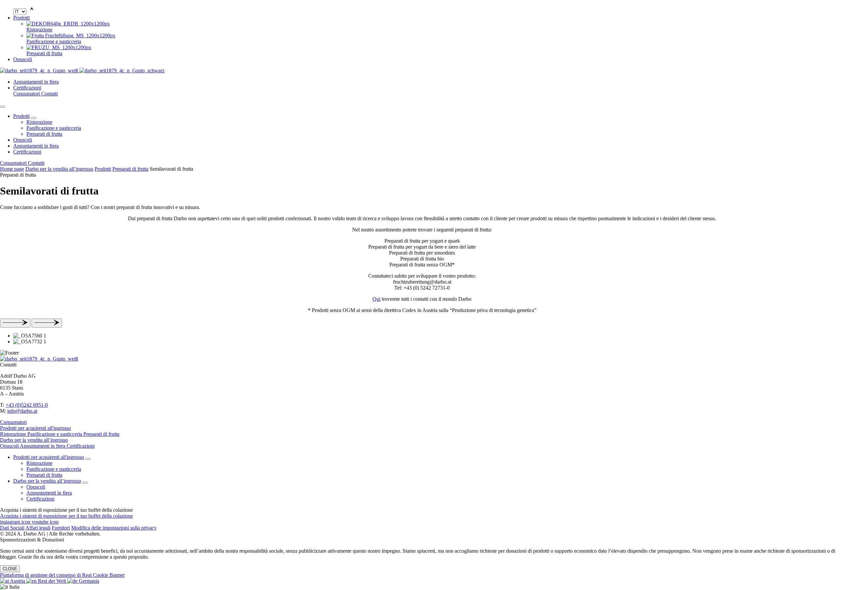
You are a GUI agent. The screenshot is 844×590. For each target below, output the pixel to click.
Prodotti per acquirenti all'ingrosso (35, 428)
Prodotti (21, 17)
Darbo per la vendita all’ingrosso (59, 169)
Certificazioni (27, 87)
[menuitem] (435, 27)
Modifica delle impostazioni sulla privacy (114, 528)
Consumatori (27, 93)
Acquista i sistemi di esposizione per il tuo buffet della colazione (66, 516)
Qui (376, 299)
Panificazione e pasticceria (53, 128)
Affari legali (37, 528)
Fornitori (61, 528)
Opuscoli (22, 59)
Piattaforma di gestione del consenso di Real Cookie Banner (62, 575)
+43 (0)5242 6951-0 (27, 405)
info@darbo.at (22, 411)
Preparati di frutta (44, 134)
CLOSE (10, 568)
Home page (12, 169)
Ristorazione (39, 122)
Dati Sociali (12, 528)
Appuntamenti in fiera (36, 82)
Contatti (49, 93)
